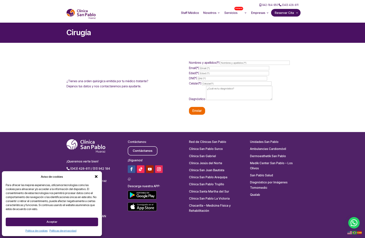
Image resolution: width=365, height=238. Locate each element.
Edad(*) (194, 73)
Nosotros (209, 13)
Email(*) (194, 68)
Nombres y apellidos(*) (204, 62)
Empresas (258, 13)
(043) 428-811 (289, 4)
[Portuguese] (354, 232)
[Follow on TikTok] (140, 169)
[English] (349, 232)
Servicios (233, 11)
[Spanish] (359, 232)
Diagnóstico (197, 99)
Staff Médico (190, 13)
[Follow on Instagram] (159, 169)
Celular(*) (195, 83)
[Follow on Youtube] (150, 169)
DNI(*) (193, 78)
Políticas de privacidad (62, 230)
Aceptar (52, 222)
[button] (96, 176)
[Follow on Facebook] (131, 169)
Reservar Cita (284, 13)
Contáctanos (142, 151)
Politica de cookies (36, 230)
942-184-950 (270, 4)
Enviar (197, 111)
